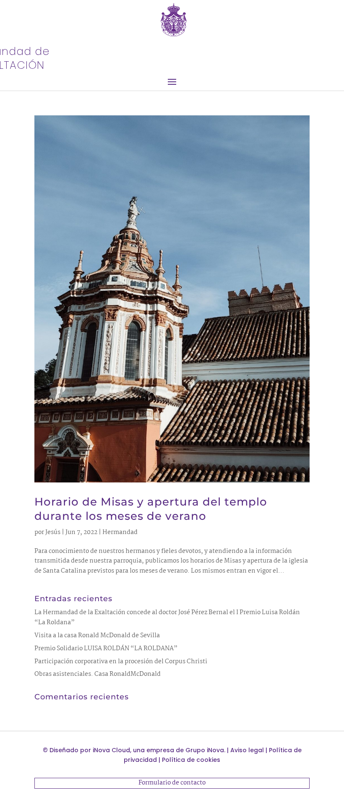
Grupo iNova (204, 750)
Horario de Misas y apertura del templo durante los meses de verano (150, 509)
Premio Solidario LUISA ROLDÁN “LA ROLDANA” (105, 649)
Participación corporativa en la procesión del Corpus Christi (120, 662)
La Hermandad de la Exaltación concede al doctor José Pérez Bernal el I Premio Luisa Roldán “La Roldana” (167, 617)
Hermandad (120, 532)
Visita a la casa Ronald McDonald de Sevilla (97, 636)
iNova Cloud (111, 750)
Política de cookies (191, 760)
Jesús (52, 532)
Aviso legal (247, 750)
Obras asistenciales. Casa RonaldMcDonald (97, 674)
